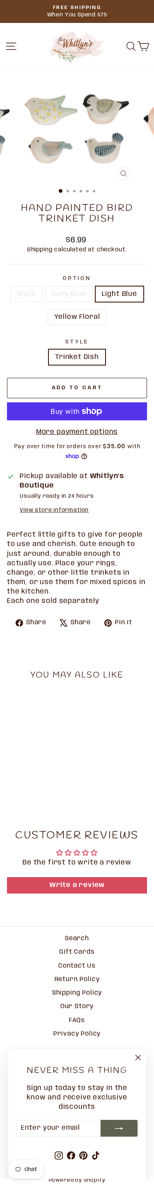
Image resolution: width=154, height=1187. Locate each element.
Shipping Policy (77, 993)
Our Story (77, 1006)
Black (26, 294)
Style (77, 342)
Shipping (40, 250)
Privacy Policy (77, 1034)
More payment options (77, 432)
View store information (54, 510)
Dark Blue (69, 294)
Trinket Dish (77, 357)
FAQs (77, 1020)
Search (77, 938)
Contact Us (77, 966)
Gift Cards (76, 952)
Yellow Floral (77, 317)
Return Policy (77, 979)
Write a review (77, 885)
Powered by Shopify (77, 1180)
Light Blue (119, 294)
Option (77, 278)
